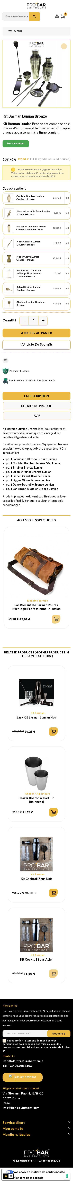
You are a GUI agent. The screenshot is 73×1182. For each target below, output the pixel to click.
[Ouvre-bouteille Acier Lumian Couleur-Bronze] (9, 213)
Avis (37, 416)
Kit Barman (37, 713)
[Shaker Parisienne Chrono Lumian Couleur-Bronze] (9, 228)
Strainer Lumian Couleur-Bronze (30, 304)
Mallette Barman (37, 601)
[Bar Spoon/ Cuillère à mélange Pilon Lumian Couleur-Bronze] (9, 274)
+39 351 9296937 (25, 1077)
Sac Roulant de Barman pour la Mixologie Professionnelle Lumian (36, 607)
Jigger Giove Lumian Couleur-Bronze (28, 258)
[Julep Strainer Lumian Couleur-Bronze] (9, 289)
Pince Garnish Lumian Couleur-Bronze (28, 243)
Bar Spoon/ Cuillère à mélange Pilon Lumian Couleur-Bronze (29, 273)
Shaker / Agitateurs (37, 794)
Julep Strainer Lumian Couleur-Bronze (28, 288)
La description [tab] (36, 396)
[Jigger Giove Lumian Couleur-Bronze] (9, 258)
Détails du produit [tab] (37, 406)
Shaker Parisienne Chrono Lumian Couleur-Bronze (31, 228)
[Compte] (57, 16)
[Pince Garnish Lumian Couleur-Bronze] (9, 243)
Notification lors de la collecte (23, 1177)
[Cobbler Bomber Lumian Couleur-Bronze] (9, 198)
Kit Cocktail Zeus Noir (36, 879)
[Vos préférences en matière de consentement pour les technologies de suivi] (67, 1176)
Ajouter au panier (36, 333)
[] (56, 619)
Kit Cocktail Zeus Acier (36, 959)
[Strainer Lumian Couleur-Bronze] (9, 304)
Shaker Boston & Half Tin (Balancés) (36, 800)
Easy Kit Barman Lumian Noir (36, 717)
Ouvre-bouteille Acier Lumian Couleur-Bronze (33, 213)
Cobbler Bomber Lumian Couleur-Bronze (30, 198)
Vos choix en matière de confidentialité (39, 1172)
